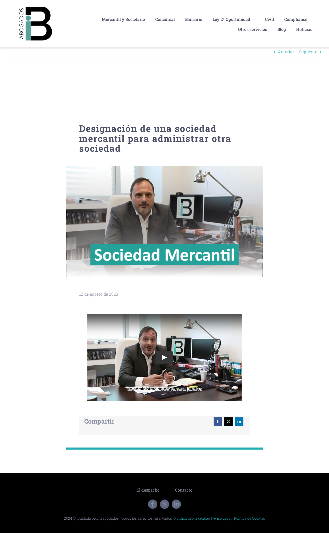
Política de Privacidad (192, 518)
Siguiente (308, 51)
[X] (228, 421)
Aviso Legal (222, 518)
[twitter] (164, 504)
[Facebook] (217, 421)
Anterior (286, 51)
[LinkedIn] (239, 421)
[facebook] (152, 504)
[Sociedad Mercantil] (164, 168)
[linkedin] (176, 504)
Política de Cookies (249, 518)
